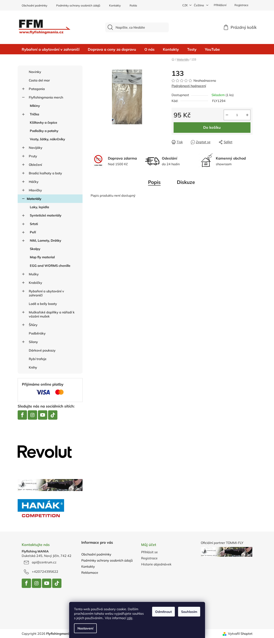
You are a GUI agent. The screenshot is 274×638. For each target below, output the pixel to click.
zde (129, 618)
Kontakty (115, 5)
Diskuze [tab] (186, 182)
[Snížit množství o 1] (227, 115)
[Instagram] (32, 415)
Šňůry (33, 325)
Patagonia (37, 89)
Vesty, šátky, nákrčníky (47, 139)
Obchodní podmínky (34, 5)
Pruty (33, 156)
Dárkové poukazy (42, 350)
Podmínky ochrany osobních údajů (78, 5)
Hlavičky (35, 190)
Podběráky (37, 333)
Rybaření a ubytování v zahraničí (46, 293)
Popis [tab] (154, 182)
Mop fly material (42, 257)
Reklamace (137, 5)
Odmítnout (163, 612)
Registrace (241, 5)
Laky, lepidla (39, 207)
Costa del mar (39, 80)
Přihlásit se (149, 552)
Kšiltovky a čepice (43, 122)
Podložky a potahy (44, 131)
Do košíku (212, 127)
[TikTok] (52, 415)
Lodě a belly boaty (43, 304)
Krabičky (35, 283)
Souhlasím (189, 612)
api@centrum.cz (44, 562)
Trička (34, 114)
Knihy (33, 367)
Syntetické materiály (45, 215)
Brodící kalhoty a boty (45, 173)
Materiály (34, 199)
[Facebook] (22, 415)
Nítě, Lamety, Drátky (45, 240)
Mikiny (35, 106)
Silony (33, 342)
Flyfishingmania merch (46, 97)
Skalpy (35, 249)
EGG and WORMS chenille (50, 266)
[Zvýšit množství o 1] (247, 115)
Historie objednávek (156, 564)
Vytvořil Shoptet (240, 634)
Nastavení (85, 628)
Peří (33, 232)
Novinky (35, 72)
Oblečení (35, 165)
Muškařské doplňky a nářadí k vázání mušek (52, 314)
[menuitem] (51, 49)
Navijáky (35, 148)
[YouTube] (42, 415)
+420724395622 (45, 571)
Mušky (34, 274)
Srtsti (34, 224)
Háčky (34, 182)
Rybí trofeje (37, 359)
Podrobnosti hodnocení (189, 86)
